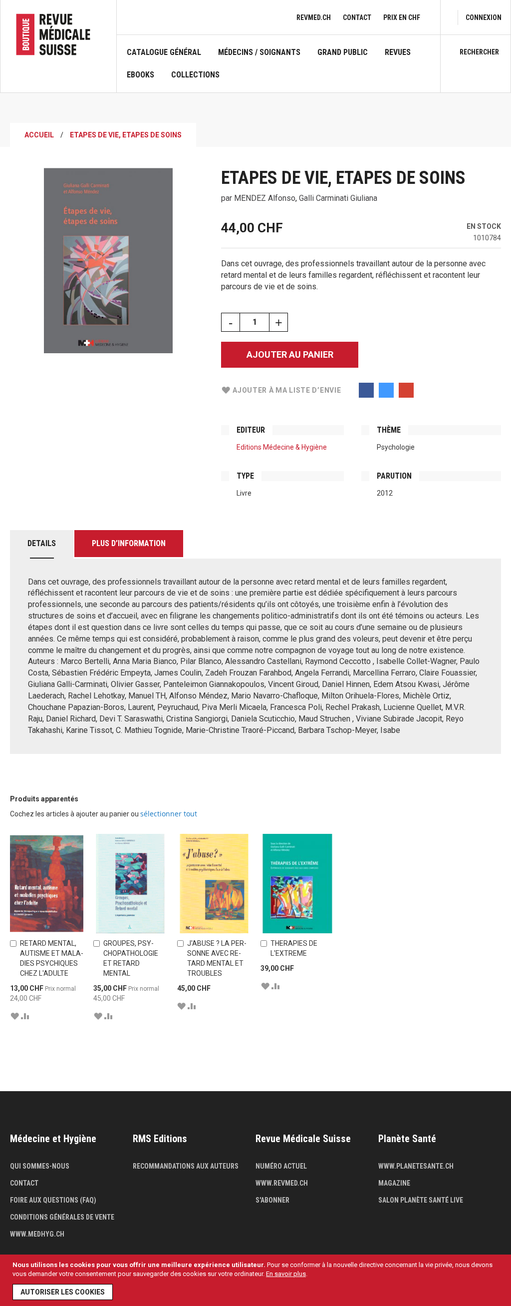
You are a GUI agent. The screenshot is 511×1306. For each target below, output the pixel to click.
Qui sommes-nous (39, 1166)
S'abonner (272, 1200)
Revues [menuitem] (398, 52)
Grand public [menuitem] (342, 52)
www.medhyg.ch (37, 1234)
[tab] (41, 544)
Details (41, 543)
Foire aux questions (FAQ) (53, 1200)
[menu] (278, 69)
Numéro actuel (281, 1166)
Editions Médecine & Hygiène (282, 447)
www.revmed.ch (282, 1183)
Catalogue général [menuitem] (164, 52)
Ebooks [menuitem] (140, 74)
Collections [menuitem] (195, 74)
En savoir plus (286, 1274)
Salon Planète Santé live (420, 1200)
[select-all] (168, 814)
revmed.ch (313, 17)
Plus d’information (129, 543)
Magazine (394, 1183)
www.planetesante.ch (416, 1166)
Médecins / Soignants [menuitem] (259, 52)
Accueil (39, 135)
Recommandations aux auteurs (186, 1166)
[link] (484, 17)
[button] (14, 1016)
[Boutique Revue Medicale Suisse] (58, 34)
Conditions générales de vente (62, 1217)
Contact (357, 17)
